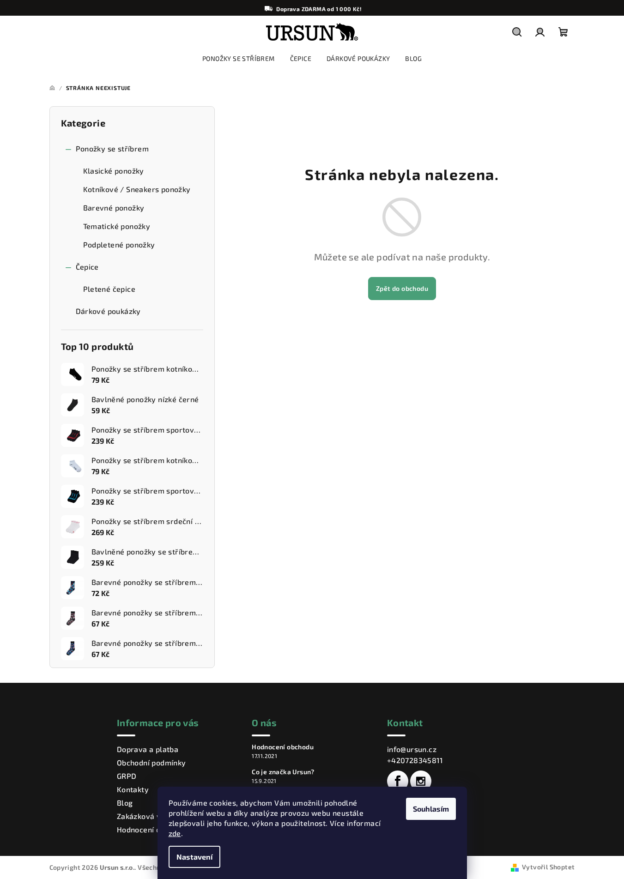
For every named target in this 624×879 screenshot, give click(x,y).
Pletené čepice (109, 288)
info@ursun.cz (411, 749)
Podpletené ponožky (119, 244)
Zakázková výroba (149, 816)
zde (175, 833)
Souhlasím (431, 808)
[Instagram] (420, 781)
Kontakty (133, 789)
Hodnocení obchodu (151, 829)
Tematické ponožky (117, 226)
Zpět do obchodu (402, 288)
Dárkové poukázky (108, 311)
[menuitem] (238, 58)
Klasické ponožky (113, 170)
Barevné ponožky (114, 207)
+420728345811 (414, 760)
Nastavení (194, 856)
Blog (125, 802)
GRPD (127, 775)
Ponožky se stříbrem (112, 148)
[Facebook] (397, 781)
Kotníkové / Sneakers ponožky (137, 189)
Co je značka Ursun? (283, 772)
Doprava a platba (147, 749)
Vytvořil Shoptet (548, 867)
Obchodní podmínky (151, 762)
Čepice (87, 266)
